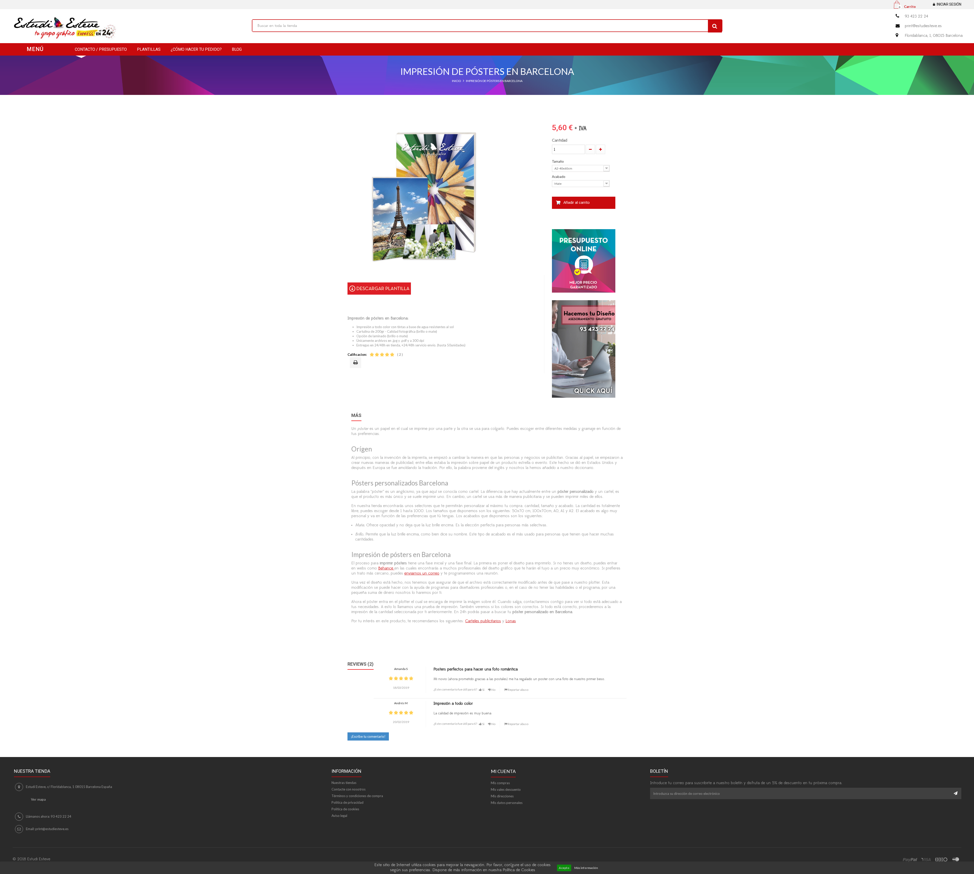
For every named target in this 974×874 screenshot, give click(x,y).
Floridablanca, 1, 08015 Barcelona (934, 35)
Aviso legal (339, 816)
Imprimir (356, 363)
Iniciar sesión (949, 4)
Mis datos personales (507, 803)
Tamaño (558, 161)
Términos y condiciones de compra (357, 796)
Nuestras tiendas (344, 783)
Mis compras (500, 783)
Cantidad (559, 140)
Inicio (456, 81)
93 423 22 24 (916, 16)
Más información (586, 868)
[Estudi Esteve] (128, 28)
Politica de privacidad (347, 802)
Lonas (511, 621)
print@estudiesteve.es (923, 25)
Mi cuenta (503, 771)
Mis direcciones (502, 796)
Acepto (564, 868)
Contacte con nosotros (349, 789)
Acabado (559, 177)
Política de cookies (345, 809)
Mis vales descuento (506, 789)
